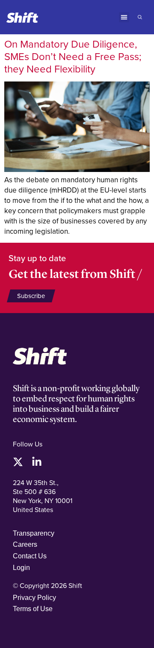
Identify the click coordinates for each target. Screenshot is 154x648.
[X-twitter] (18, 462)
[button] (124, 17)
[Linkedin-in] (37, 462)
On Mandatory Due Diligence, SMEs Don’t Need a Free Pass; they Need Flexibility (73, 56)
